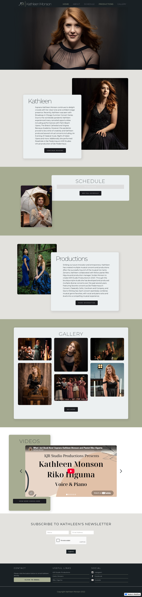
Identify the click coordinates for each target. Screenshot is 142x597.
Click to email (32, 580)
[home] (37, 4)
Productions (106, 4)
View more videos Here (29, 501)
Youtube (98, 580)
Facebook (98, 576)
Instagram (98, 572)
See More (71, 409)
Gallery (121, 4)
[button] (21, 471)
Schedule (89, 4)
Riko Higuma (57, 580)
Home (66, 4)
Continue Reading (55, 150)
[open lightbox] (35, 349)
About (76, 4)
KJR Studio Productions (61, 572)
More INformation (86, 303)
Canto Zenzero (58, 576)
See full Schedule (90, 193)
